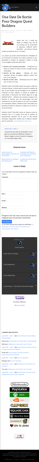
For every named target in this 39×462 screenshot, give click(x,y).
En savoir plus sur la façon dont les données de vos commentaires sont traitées (17, 227)
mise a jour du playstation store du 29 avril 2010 (10, 153)
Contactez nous (8, 459)
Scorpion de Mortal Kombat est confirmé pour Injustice (28, 153)
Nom (3, 194)
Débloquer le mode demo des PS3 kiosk (20, 344)
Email (3, 201)
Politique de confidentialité (27, 459)
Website (4, 207)
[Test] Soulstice (19, 247)
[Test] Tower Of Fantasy (11, 253)
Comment (5, 177)
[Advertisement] (19, 318)
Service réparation (23, 358)
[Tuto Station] (10, 10)
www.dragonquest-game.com (22, 121)
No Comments (29, 30)
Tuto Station (17, 452)
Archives (17, 459)
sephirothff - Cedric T (9, 30)
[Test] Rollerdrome (9, 264)
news (12, 32)
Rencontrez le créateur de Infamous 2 (10, 160)
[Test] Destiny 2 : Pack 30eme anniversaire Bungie (18, 286)
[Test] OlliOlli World (9, 275)
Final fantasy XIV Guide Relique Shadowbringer (22, 341)
